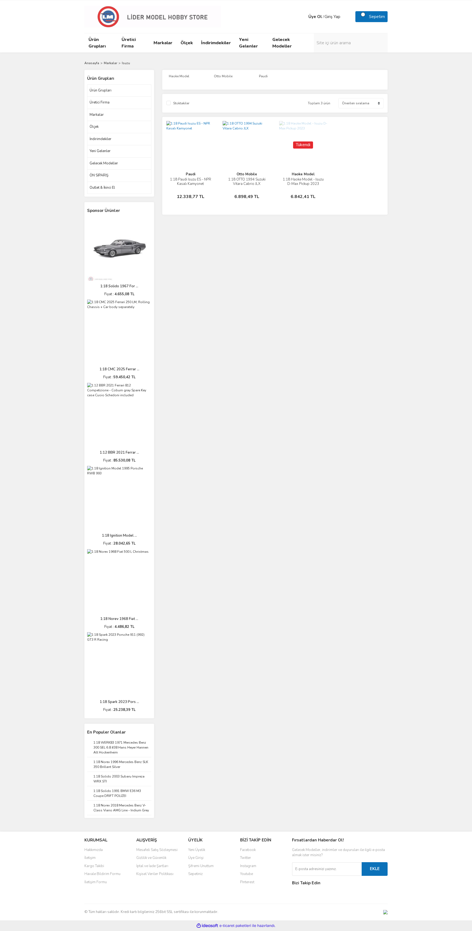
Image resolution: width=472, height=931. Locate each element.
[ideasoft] (207, 925)
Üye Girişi (195, 857)
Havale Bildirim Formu (102, 873)
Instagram (248, 866)
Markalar (97, 114)
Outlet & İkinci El (102, 187)
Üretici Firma (100, 102)
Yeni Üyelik (196, 849)
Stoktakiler (181, 103)
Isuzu (126, 63)
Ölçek (94, 126)
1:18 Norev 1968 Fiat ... (119, 618)
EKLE (375, 868)
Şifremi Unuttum (201, 866)
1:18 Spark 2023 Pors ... (119, 701)
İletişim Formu (95, 882)
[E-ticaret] (235, 925)
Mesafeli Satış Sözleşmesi (157, 849)
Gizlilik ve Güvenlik (151, 857)
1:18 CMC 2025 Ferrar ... (119, 369)
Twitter (245, 857)
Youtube (246, 873)
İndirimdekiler (100, 139)
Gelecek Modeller (104, 163)
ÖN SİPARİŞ (99, 175)
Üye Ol (315, 16)
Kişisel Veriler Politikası (154, 873)
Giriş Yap (332, 16)
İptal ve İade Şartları (152, 866)
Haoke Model (303, 174)
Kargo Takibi (94, 866)
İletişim (90, 857)
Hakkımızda (93, 849)
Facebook (248, 849)
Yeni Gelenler (100, 151)
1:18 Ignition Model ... (119, 535)
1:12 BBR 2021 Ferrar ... (119, 452)
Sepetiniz (195, 873)
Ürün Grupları (100, 90)
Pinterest (247, 882)
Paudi (190, 174)
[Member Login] (303, 17)
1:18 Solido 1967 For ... (119, 286)
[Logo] (152, 16)
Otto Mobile (247, 174)
